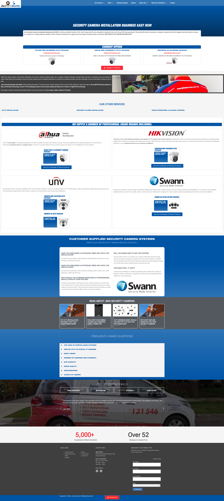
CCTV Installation (10, 110)
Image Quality (70, 366)
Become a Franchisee (158, 3)
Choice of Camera (72, 375)
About (83, 452)
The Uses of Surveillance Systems (80, 345)
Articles (133, 3)
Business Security (122, 3)
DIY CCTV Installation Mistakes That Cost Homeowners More (69, 322)
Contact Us (84, 455)
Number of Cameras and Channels (80, 358)
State (134, 483)
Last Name (136, 468)
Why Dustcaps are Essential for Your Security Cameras (148, 322)
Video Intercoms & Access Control (168, 110)
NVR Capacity (70, 362)
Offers (109, 3)
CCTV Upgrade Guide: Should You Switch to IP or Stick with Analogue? (125, 322)
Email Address (137, 476)
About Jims (142, 3)
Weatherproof (71, 370)
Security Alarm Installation (90, 110)
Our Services (98, 3)
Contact (172, 3)
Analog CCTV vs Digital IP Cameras (80, 349)
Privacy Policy (85, 454)
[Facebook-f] (97, 471)
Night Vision (69, 353)
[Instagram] (101, 471)
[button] (111, 345)
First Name (136, 461)
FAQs (66, 455)
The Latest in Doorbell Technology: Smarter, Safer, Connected (96, 322)
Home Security (69, 452)
